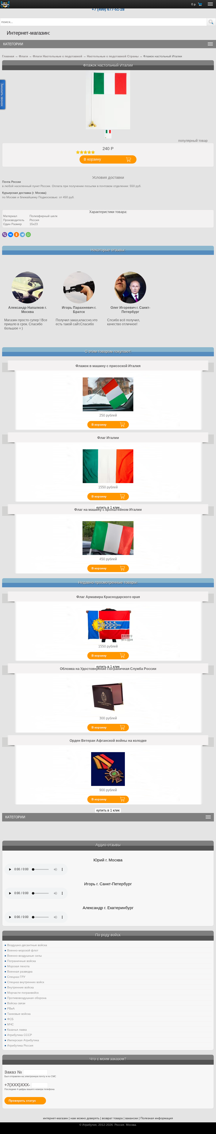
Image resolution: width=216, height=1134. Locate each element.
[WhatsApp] (28, 234)
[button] (211, 22)
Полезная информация (156, 1118)
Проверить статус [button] (22, 1100)
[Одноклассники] (16, 234)
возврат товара (112, 1118)
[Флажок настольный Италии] (108, 99)
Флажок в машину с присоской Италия (108, 366)
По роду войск (108, 935)
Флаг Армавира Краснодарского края (108, 597)
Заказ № (13, 1072)
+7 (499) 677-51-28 (108, 9)
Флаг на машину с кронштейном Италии (108, 509)
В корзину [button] (92, 159)
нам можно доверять (84, 1118)
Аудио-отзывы (108, 845)
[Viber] (4, 234)
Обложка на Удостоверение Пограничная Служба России (108, 669)
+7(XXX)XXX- (17, 1084)
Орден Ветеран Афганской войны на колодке (108, 740)
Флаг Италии (108, 438)
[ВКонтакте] (10, 234)
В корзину (99, 424)
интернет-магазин (55, 1118)
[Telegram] (22, 234)
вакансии (131, 1118)
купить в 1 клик (108, 810)
